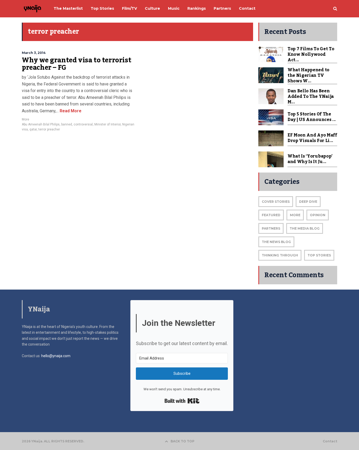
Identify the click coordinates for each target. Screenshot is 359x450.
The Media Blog (305, 228)
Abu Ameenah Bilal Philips (41, 124)
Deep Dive (308, 202)
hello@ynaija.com (55, 356)
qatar (33, 129)
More (25, 119)
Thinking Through (280, 255)
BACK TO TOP (182, 441)
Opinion (317, 215)
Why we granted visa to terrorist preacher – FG (76, 64)
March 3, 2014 (34, 53)
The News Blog (276, 242)
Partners (271, 228)
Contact (330, 441)
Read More (70, 110)
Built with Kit (182, 401)
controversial (83, 124)
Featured (271, 215)
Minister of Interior (107, 124)
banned (66, 124)
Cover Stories (276, 202)
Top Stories (319, 255)
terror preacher (49, 129)
